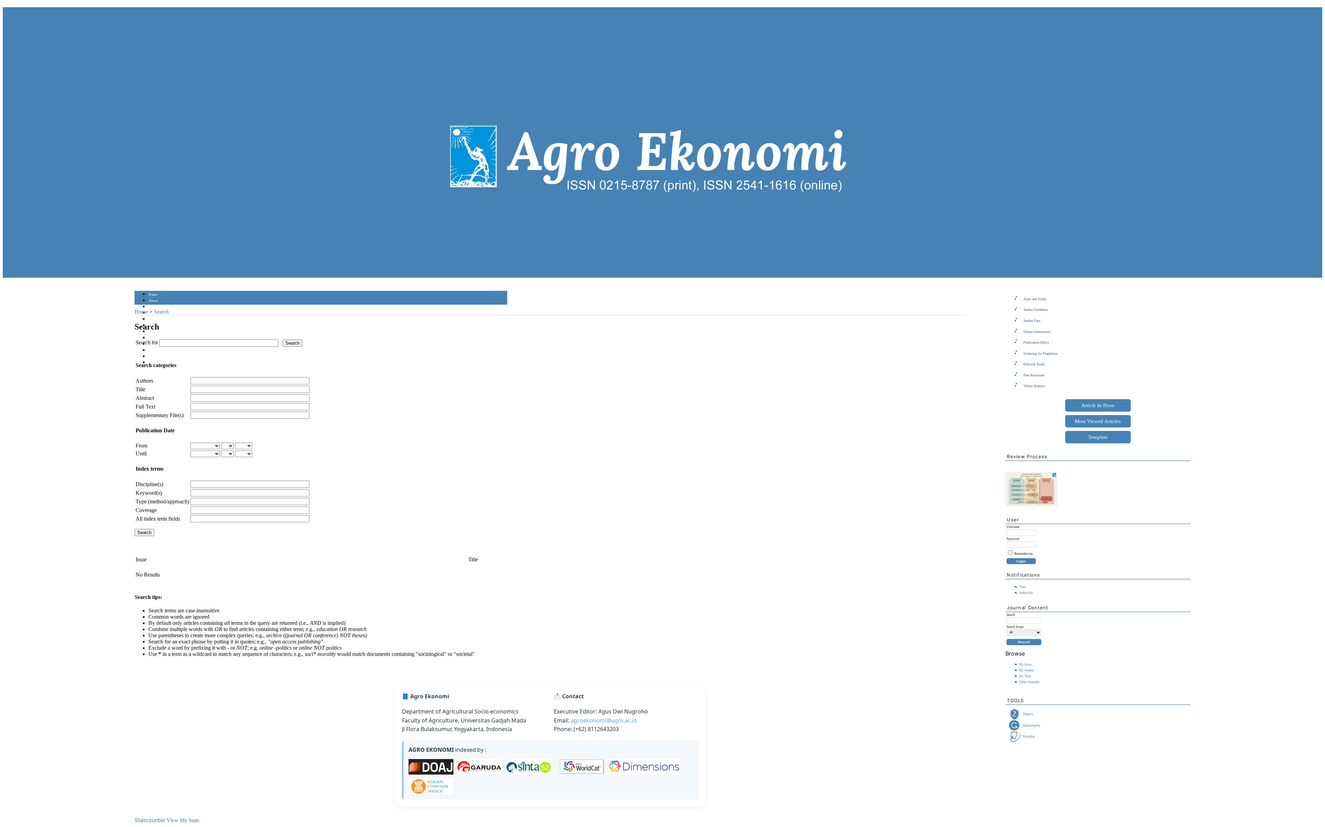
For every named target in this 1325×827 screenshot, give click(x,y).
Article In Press (1097, 405)
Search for (147, 342)
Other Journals (1029, 682)
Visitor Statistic (1034, 386)
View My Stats (183, 820)
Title (140, 389)
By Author (1026, 670)
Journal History (160, 356)
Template (1098, 437)
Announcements (160, 338)
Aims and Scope (1034, 299)
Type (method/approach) (162, 501)
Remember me (1023, 553)
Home (152, 294)
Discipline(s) (149, 484)
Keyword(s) (149, 493)
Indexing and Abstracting (167, 350)
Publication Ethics (1036, 342)
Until (141, 453)
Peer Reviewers (1033, 375)
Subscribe (1026, 592)
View (1022, 587)
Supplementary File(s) (160, 415)
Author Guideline (1035, 310)
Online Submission (1036, 332)
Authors (144, 381)
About (153, 301)
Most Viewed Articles (1098, 421)
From (141, 446)
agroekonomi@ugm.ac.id (604, 720)
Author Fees (1031, 321)
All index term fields (158, 519)
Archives (155, 332)
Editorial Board (1034, 364)
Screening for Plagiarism (1040, 353)
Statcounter (150, 820)
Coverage (146, 510)
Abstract (145, 398)
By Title (1025, 676)
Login (153, 307)
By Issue (1025, 664)
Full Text (145, 407)
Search (153, 319)
